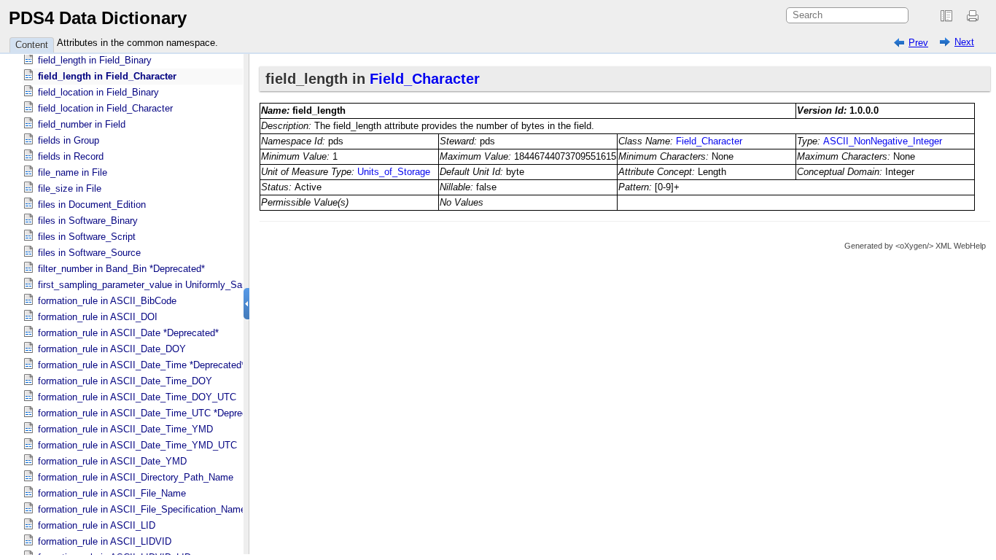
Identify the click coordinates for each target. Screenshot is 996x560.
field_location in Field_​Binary (98, 92)
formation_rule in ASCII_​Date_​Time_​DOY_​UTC (137, 397)
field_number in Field (81, 124)
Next (964, 41)
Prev (918, 42)
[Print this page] (975, 16)
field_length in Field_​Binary (95, 60)
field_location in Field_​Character (105, 108)
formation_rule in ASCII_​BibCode (107, 300)
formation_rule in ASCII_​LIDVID (104, 541)
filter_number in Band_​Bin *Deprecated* (121, 268)
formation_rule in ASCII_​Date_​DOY (112, 348)
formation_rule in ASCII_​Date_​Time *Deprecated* (141, 364)
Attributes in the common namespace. (137, 42)
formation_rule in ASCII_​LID (96, 525)
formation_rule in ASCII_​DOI (97, 316)
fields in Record (71, 156)
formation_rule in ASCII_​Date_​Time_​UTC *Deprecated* (153, 413)
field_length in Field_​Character (107, 76)
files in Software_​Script (87, 236)
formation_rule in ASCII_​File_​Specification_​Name (142, 509)
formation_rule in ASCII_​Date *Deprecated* (128, 332)
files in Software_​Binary (88, 220)
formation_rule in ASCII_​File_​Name (112, 493)
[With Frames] (946, 16)
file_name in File (72, 172)
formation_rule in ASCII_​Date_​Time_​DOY (125, 381)
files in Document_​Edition (92, 204)
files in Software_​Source (89, 252)
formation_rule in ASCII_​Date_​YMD (112, 461)
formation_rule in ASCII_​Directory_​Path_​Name (135, 477)
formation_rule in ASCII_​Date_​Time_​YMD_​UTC (137, 445)
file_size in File (69, 188)
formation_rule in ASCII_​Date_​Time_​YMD (125, 429)
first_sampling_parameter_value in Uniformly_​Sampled (153, 284)
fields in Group (68, 140)
